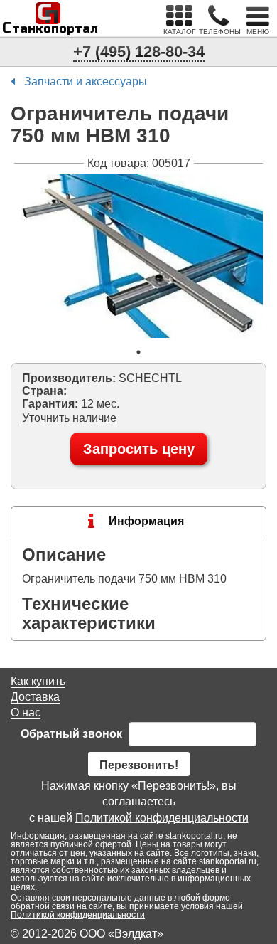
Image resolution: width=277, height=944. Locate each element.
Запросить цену (139, 449)
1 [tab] (138, 352)
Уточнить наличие (69, 418)
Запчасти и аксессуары (85, 81)
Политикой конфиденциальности (162, 818)
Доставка (35, 697)
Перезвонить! (138, 765)
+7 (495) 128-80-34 (139, 51)
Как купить (38, 681)
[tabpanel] (138, 256)
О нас (25, 712)
